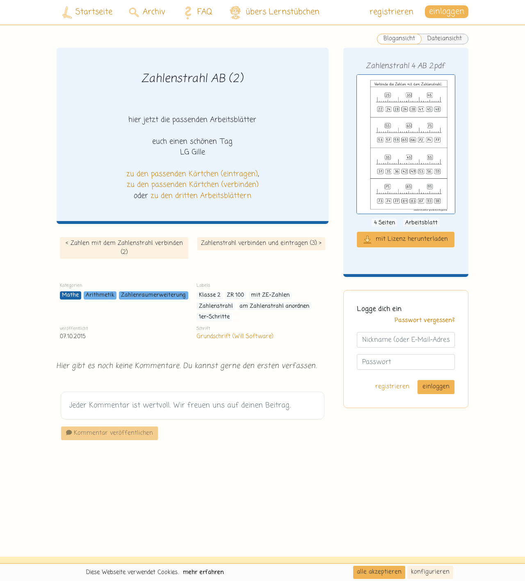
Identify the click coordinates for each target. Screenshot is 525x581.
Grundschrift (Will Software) (234, 336)
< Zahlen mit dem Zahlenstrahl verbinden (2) (124, 247)
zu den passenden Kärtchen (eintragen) (192, 174)
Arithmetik (100, 295)
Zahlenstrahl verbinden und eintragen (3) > (261, 243)
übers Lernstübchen (283, 12)
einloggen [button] (446, 12)
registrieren (391, 12)
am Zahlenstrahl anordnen (274, 306)
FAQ (204, 12)
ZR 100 (235, 295)
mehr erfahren (203, 572)
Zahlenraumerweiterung (153, 295)
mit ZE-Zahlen (270, 295)
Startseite (93, 12)
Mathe (70, 295)
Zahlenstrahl (216, 306)
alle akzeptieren (379, 572)
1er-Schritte (214, 317)
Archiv (154, 12)
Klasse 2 (209, 295)
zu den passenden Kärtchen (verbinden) (192, 185)
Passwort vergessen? (425, 320)
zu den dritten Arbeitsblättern (201, 196)
